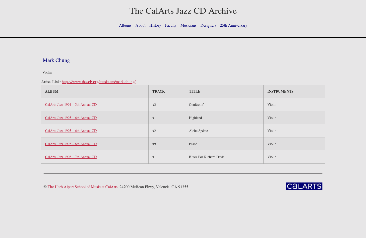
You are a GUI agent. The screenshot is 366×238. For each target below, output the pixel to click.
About (140, 25)
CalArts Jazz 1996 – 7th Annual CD (71, 156)
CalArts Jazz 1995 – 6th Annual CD (71, 117)
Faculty (171, 25)
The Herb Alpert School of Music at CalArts (83, 186)
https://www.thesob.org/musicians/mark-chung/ (98, 81)
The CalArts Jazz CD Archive (183, 10)
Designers (208, 25)
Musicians (188, 25)
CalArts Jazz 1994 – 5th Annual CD (71, 104)
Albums (125, 25)
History (155, 25)
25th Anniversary (233, 25)
